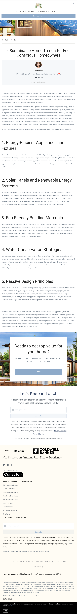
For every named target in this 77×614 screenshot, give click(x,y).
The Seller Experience (10, 496)
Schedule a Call (8, 507)
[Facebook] (4, 465)
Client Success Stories (10, 485)
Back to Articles (10, 40)
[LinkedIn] (8, 465)
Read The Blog (8, 503)
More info (11, 605)
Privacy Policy (38, 566)
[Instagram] (11, 465)
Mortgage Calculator (10, 510)
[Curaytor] (13, 477)
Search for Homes (9, 489)
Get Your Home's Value (10, 499)
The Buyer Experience (10, 492)
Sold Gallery (7, 514)
